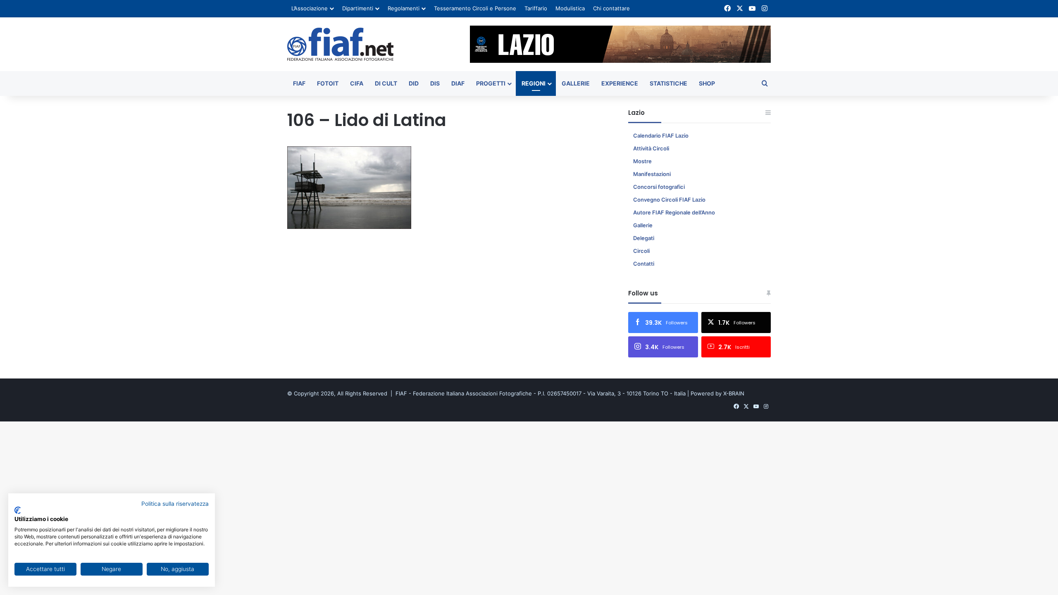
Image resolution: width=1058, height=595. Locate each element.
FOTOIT (327, 83)
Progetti (490, 83)
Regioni (534, 83)
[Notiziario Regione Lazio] (340, 44)
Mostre (642, 161)
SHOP (707, 83)
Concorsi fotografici (659, 186)
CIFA (356, 83)
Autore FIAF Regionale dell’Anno (674, 212)
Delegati (643, 238)
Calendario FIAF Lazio (661, 135)
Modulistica (570, 8)
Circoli (641, 251)
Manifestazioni (652, 174)
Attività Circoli (651, 148)
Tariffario (535, 8)
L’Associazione (309, 8)
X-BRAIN (733, 393)
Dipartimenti (357, 8)
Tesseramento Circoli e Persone (475, 8)
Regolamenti (403, 8)
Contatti (643, 263)
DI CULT (386, 83)
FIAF (299, 83)
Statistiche (668, 83)
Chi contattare (611, 8)
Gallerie (576, 83)
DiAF (458, 83)
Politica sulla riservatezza (175, 503)
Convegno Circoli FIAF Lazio (669, 199)
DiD (414, 83)
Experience (619, 83)
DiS (435, 83)
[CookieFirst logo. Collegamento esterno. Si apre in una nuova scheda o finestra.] (17, 510)
